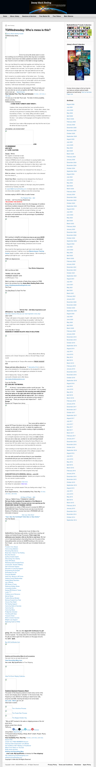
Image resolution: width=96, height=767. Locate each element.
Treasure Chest (9, 616)
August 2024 (70, 174)
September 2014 (72, 520)
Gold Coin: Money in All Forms (14, 576)
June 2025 (70, 145)
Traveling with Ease (11, 614)
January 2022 (71, 264)
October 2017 (71, 412)
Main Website (68, 16)
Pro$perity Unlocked (11, 612)
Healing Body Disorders (12, 580)
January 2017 (71, 439)
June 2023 (70, 215)
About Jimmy (14, 16)
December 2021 (71, 267)
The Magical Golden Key (19, 718)
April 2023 (70, 221)
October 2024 (71, 168)
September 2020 (72, 311)
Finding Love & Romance (12, 594)
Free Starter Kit (44, 16)
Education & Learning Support (14, 568)
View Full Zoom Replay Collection (15, 676)
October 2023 (71, 203)
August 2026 (70, 104)
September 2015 (72, 485)
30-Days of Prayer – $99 (28, 497)
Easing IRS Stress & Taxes (13, 590)
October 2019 (71, 343)
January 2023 (71, 229)
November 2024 (71, 165)
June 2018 (70, 389)
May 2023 (70, 218)
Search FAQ (8, 740)
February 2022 (71, 261)
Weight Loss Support (11, 620)
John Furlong (11, 25)
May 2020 (70, 322)
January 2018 (71, 404)
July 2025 (70, 142)
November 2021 (71, 270)
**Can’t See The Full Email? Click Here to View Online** (22, 517)
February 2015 (71, 505)
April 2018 (70, 395)
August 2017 (70, 418)
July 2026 (70, 107)
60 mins (8, 96)
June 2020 (70, 319)
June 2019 (70, 354)
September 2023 (72, 206)
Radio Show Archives (11, 749)
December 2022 (71, 232)
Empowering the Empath (12, 570)
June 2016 (70, 459)
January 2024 (71, 194)
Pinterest (36, 730)
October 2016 (71, 447)
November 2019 (71, 340)
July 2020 (70, 316)
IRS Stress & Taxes (11, 584)
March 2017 (70, 433)
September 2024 (72, 171)
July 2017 (70, 421)
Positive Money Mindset (12, 598)
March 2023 (70, 223)
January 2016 (71, 473)
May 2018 (70, 392)
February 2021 (71, 296)
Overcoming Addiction (11, 549)
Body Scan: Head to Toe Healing (14, 553)
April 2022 (70, 255)
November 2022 (71, 235)
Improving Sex (9, 608)
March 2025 (70, 154)
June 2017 (70, 424)
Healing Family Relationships (13, 578)
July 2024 (70, 177)
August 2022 (70, 244)
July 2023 (70, 212)
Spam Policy (87, 764)
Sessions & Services (29, 16)
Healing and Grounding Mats (14, 751)
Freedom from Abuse (11, 547)
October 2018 (71, 377)
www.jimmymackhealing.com (13, 757)
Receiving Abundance (11, 551)
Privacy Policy (52, 764)
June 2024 (70, 180)
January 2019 (71, 369)
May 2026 (70, 113)
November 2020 (71, 305)
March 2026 (70, 119)
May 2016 (70, 462)
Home (5, 16)
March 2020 (70, 328)
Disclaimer (77, 764)
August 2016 (70, 453)
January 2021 (71, 299)
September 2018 (72, 380)
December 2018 (71, 372)
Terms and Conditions (66, 764)
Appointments (21, 92)
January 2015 (71, 508)
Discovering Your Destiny (12, 559)
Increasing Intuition (10, 588)
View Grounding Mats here (13, 660)
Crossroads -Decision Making (14, 564)
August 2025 (70, 139)
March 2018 (70, 398)
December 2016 (71, 441)
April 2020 (70, 325)
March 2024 (70, 189)
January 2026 (71, 125)
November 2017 (71, 409)
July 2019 (70, 351)
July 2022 (70, 247)
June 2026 (70, 110)
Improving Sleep (10, 610)
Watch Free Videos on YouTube (14, 747)
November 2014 (71, 514)
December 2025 (71, 127)
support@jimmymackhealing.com (16, 189)
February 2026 (71, 122)
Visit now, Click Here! (28, 515)
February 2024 (71, 191)
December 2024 (71, 162)
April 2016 (70, 465)
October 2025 (71, 133)
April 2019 (70, 360)
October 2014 (71, 517)
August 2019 (70, 348)
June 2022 (70, 250)
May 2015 (70, 497)
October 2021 (71, 273)
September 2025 (72, 136)
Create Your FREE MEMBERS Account (17, 742)
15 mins (36, 94)
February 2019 (71, 366)
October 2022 (71, 238)
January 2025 (71, 159)
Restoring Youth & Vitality (12, 622)
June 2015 (70, 494)
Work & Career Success (12, 618)
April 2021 (70, 290)
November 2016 (71, 444)
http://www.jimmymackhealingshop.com (16, 755)
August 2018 (70, 383)
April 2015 (70, 500)
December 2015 (71, 476)
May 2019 (70, 357)
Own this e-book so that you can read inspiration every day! (22, 314)
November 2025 (71, 130)
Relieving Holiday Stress (12, 586)
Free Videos (57, 16)
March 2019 (70, 363)
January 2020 (71, 334)
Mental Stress (9, 596)
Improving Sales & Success (13, 606)
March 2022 (70, 258)
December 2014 (71, 511)
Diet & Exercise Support (12, 566)
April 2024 (70, 186)
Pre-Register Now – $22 (28, 198)
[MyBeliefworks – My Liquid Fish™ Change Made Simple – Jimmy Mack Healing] (48, 13)
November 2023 (71, 200)
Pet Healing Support (11, 604)
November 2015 (71, 479)
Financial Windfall (10, 574)
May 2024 (70, 183)
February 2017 (71, 436)
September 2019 (72, 346)
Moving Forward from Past (13, 600)
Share (16, 730)
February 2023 (71, 226)
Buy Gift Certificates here (12, 642)
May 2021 (70, 287)
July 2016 (70, 456)
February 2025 (71, 157)
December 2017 (71, 407)
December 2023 (71, 197)
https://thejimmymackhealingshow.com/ (18, 285)
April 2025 (70, 151)
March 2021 (70, 293)
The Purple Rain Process (19, 713)
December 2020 (71, 302)
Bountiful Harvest (10, 555)
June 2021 (70, 284)
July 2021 (70, 282)
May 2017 (70, 427)
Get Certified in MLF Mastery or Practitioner (18, 745)
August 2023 (70, 209)
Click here (25, 482)
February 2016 (71, 471)
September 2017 (72, 415)
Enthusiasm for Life (11, 572)
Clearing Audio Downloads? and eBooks (17, 743)
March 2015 (70, 502)
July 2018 (70, 386)
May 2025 (70, 148)
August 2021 (70, 279)
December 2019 (71, 337)
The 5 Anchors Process (19, 708)
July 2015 (70, 491)
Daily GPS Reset (10, 561)
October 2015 (71, 482)
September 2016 (72, 450)
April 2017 (70, 430)
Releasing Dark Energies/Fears (14, 563)
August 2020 (70, 314)
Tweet (22, 730)
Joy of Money (9, 582)
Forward (28, 730)
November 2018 (71, 375)
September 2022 (72, 241)
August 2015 (70, 488)
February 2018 (71, 401)
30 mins (42, 94)
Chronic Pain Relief (10, 602)
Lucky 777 (8, 592)
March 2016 (70, 468)
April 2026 (70, 116)
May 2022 (70, 252)
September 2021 (72, 276)
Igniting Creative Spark (12, 557)
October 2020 (71, 308)
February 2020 (71, 331)
